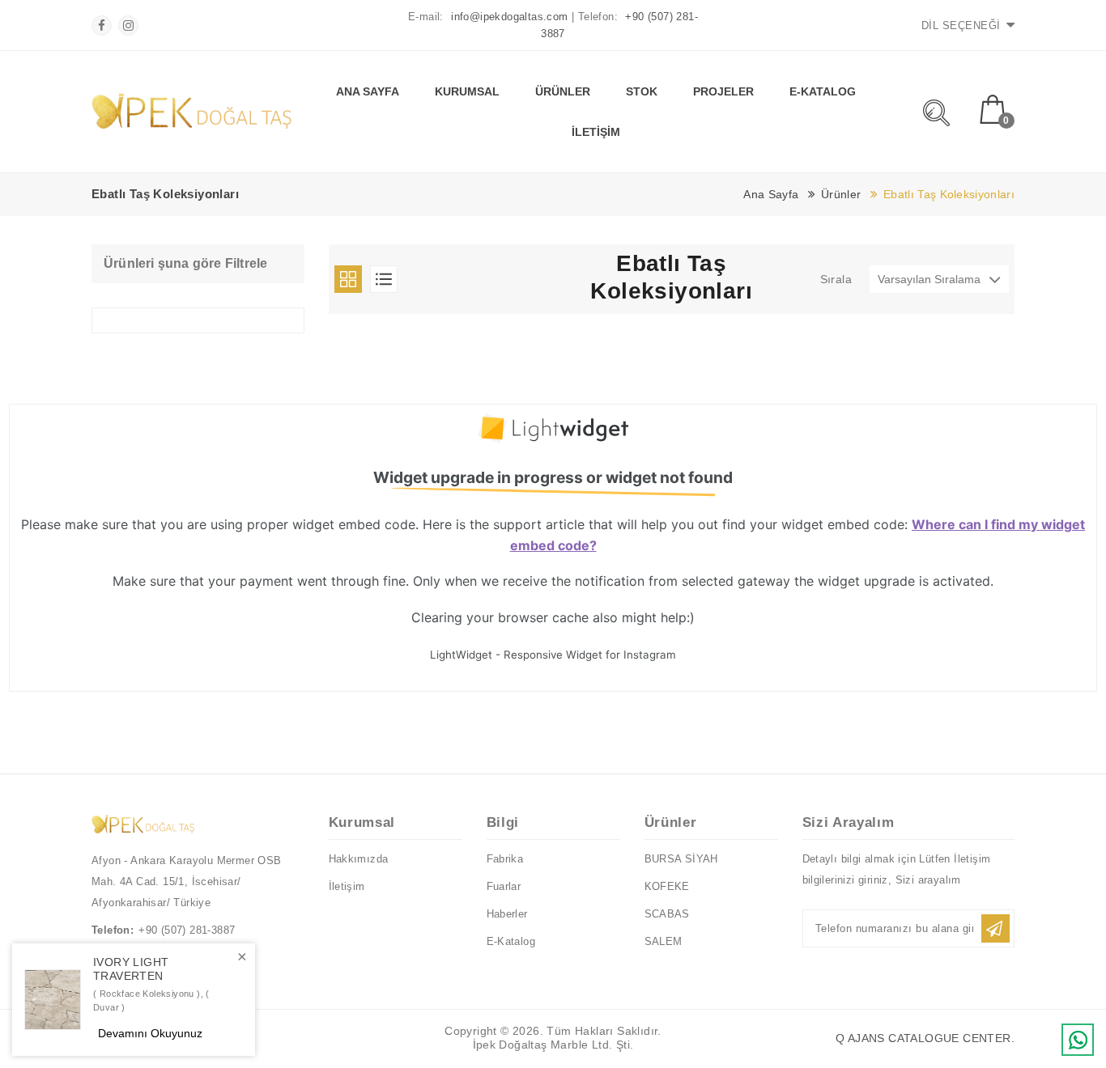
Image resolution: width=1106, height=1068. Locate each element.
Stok (641, 91)
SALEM (663, 941)
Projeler (723, 91)
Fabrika (505, 859)
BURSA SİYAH (681, 859)
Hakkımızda (359, 859)
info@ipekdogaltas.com (509, 17)
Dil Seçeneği (961, 25)
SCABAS (667, 914)
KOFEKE (667, 886)
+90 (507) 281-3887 (186, 930)
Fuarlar (504, 886)
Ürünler (562, 91)
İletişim (596, 131)
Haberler (507, 914)
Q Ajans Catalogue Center (925, 1038)
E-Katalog (822, 91)
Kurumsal (467, 91)
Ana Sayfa (367, 91)
